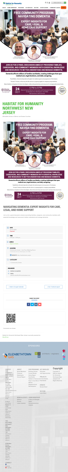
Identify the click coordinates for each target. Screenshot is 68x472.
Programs (21, 7)
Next (63, 354)
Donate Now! (43, 387)
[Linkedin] (36, 304)
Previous (3, 354)
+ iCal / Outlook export (53, 287)
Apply (30, 401)
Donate (64, 7)
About (4, 7)
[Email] (39, 304)
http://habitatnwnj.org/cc (24, 255)
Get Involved (29, 7)
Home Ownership (12, 7)
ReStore (36, 7)
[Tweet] (32, 304)
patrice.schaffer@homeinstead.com (20, 275)
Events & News (44, 7)
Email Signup (58, 2)
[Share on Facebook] (28, 304)
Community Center (55, 7)
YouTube (9, 467)
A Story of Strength (34, 399)
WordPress (5, 337)
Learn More (43, 393)
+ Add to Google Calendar (16, 287)
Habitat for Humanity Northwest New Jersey (22, 108)
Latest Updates (21, 403)
